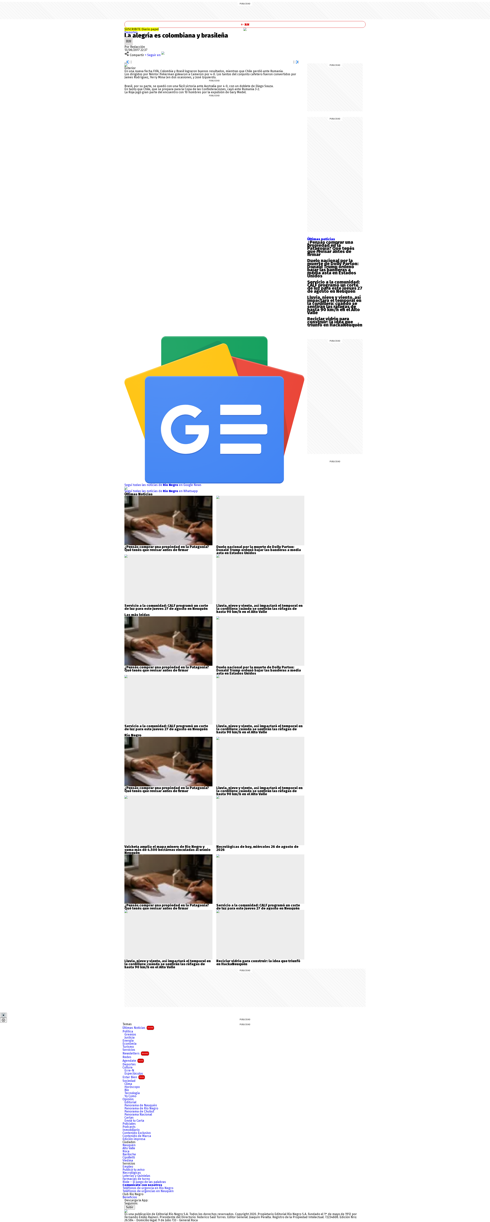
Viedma (127, 1160)
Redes (126, 1057)
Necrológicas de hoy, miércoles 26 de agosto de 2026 (257, 848)
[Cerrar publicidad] (3, 1015)
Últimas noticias (321, 239)
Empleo (127, 1166)
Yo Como (130, 1096)
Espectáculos (133, 1073)
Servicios (128, 1049)
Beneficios (129, 1197)
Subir (129, 1207)
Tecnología (132, 1093)
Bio (126, 1090)
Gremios (130, 1034)
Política (127, 1031)
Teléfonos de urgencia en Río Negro (147, 1188)
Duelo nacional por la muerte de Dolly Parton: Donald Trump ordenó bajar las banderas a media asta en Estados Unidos (333, 268)
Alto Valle (128, 1148)
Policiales (129, 1123)
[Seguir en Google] (125, 65)
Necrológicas (131, 1172)
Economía (129, 1043)
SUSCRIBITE (141, 29)
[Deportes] (245, 29)
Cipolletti (128, 1157)
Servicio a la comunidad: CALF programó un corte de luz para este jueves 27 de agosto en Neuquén (334, 286)
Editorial (130, 1102)
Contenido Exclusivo (136, 1132)
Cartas (129, 1117)
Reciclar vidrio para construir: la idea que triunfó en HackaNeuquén (334, 322)
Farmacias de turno (136, 1178)
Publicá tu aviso (133, 1169)
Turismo (128, 1046)
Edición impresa (133, 1139)
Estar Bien (133, 1077)
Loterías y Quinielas (136, 1175)
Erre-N (129, 1070)
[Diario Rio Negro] (125, 1211)
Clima (128, 1083)
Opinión (128, 1099)
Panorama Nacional (138, 1114)
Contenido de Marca (136, 1136)
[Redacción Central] (128, 38)
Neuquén (129, 1145)
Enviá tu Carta (134, 1120)
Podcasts (129, 1126)
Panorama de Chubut (139, 1111)
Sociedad (129, 1080)
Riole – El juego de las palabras (144, 1182)
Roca (125, 1151)
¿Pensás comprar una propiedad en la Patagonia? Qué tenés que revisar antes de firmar (330, 248)
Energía (128, 1040)
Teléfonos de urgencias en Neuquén (148, 1191)
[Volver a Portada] (245, 24)
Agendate (132, 1061)
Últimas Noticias (137, 1028)
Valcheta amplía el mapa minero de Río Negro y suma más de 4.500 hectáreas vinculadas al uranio (167, 848)
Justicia (129, 1037)
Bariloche (129, 1154)
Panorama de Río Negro (141, 1108)
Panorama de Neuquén (140, 1105)
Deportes (131, 32)
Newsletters (135, 1053)
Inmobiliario (131, 1129)
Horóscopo (132, 1087)
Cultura (127, 1067)
